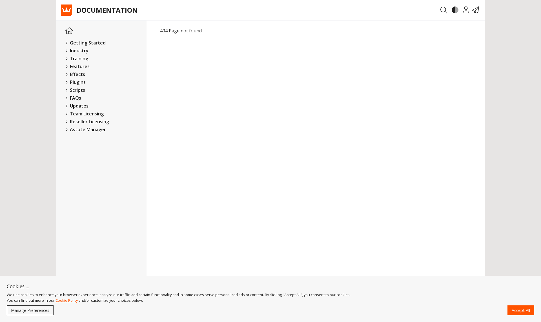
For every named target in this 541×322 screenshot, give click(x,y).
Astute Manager (87, 129)
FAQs (75, 98)
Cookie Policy (67, 300)
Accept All (521, 310)
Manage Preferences (30, 310)
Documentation (107, 10)
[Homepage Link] (69, 31)
